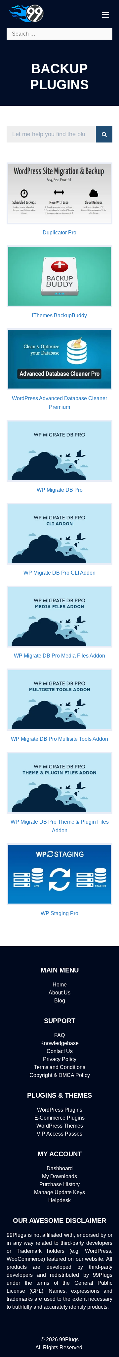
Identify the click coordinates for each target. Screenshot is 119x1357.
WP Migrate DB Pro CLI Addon (59, 573)
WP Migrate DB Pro (60, 490)
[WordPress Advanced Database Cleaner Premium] (59, 388)
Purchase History (59, 1184)
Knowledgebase (59, 1043)
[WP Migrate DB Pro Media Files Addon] (59, 646)
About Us (59, 992)
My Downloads (59, 1176)
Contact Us (60, 1051)
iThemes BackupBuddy (59, 315)
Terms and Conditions (59, 1067)
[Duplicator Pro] (59, 222)
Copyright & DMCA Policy (59, 1075)
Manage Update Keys (59, 1192)
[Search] (104, 134)
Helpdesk (59, 1200)
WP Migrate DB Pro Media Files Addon (59, 656)
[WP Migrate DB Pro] (59, 480)
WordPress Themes (59, 1126)
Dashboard (60, 1168)
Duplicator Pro (59, 232)
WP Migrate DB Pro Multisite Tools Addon (59, 739)
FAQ (59, 1035)
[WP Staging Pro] (59, 903)
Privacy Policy (59, 1059)
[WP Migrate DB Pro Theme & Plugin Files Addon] (59, 812)
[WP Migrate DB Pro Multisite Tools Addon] (59, 729)
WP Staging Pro (59, 913)
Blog (59, 1000)
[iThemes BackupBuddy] (59, 305)
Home (60, 984)
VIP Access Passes (59, 1134)
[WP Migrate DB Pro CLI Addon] (59, 563)
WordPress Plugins (59, 1110)
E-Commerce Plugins (59, 1118)
